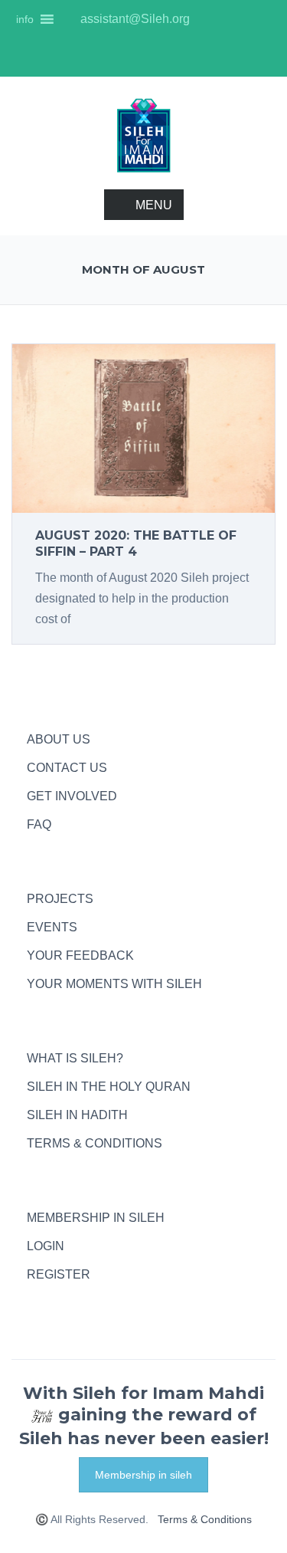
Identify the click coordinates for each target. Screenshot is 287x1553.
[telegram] (34, 1302)
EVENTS (52, 927)
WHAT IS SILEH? (75, 1058)
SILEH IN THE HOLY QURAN (109, 1086)
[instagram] (212, 19)
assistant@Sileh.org (133, 18)
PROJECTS (60, 898)
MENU (153, 205)
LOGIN (45, 1246)
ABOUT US (58, 739)
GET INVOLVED (72, 796)
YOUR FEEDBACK (80, 955)
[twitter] (264, 19)
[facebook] (143, 57)
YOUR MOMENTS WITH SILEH (114, 983)
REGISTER (58, 1274)
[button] (25, 19)
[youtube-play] (238, 19)
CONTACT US (67, 767)
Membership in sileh (143, 1475)
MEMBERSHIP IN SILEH (96, 1217)
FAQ (39, 824)
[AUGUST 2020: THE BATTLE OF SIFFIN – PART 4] (143, 427)
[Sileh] (144, 134)
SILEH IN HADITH (77, 1114)
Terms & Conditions (205, 1519)
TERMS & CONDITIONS (94, 1143)
